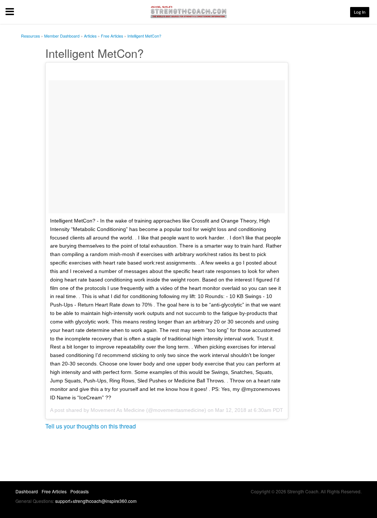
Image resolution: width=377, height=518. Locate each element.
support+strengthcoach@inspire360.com (96, 501)
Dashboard (26, 491)
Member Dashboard (62, 36)
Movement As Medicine (118, 410)
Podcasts (79, 491)
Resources (30, 36)
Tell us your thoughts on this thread (90, 426)
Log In (360, 12)
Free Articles (112, 36)
